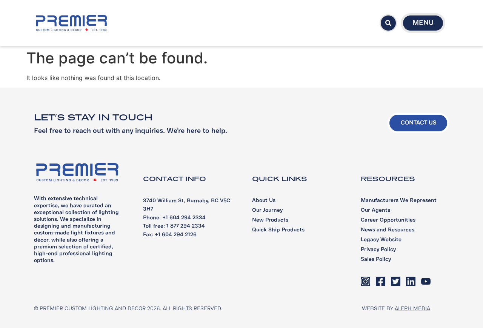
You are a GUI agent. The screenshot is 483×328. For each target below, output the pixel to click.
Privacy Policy (378, 250)
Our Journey (267, 210)
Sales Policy (376, 259)
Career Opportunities (388, 220)
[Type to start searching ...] (388, 23)
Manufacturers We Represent (399, 200)
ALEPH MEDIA (412, 309)
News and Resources (387, 230)
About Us (263, 200)
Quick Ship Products (278, 230)
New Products (270, 220)
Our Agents (375, 210)
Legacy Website (381, 240)
